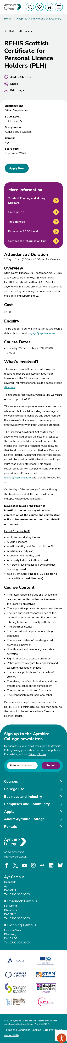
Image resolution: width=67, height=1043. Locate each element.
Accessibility (11, 1035)
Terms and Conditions (17, 1030)
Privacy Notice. (37, 754)
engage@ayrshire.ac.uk (41, 333)
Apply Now (16, 168)
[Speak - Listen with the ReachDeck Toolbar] (61, 1038)
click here (9, 387)
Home (8, 19)
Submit (51, 765)
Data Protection (52, 1030)
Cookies (36, 1030)
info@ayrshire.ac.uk (15, 857)
